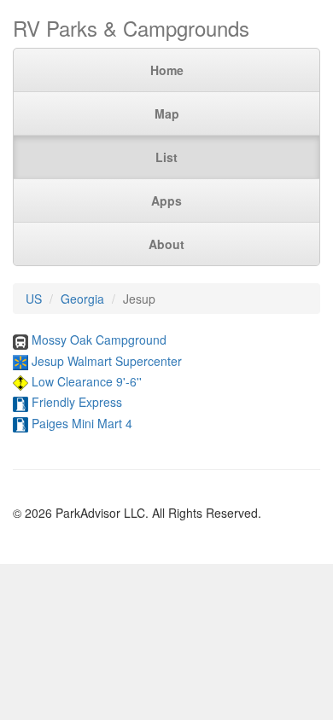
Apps (166, 200)
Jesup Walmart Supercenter (107, 360)
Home (167, 69)
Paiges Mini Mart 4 (82, 423)
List (166, 156)
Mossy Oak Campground (99, 339)
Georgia (82, 298)
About (166, 244)
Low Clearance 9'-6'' (87, 381)
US (34, 298)
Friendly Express (77, 401)
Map (167, 113)
